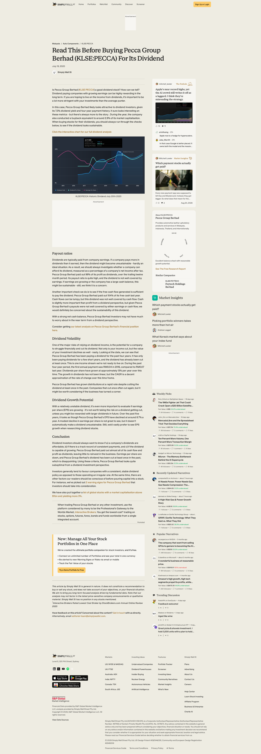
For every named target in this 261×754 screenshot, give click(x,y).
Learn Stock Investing (193, 696)
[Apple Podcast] (72, 669)
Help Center (189, 691)
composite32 (163, 478)
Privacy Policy (157, 748)
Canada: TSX (110, 684)
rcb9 (160, 435)
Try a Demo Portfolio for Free (71, 570)
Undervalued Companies (142, 664)
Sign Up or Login (202, 4)
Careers (187, 684)
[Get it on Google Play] (79, 678)
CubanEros (162, 557)
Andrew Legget (164, 330)
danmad (161, 496)
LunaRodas (162, 514)
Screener (162, 669)
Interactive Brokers (85, 512)
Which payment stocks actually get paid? (173, 307)
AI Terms (170, 748)
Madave (161, 613)
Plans (186, 664)
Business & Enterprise (193, 707)
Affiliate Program (191, 701)
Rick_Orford (162, 399)
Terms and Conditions (139, 748)
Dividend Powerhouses (141, 669)
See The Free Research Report (171, 269)
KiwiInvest (162, 576)
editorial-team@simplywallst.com (88, 616)
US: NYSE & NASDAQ (114, 664)
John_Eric (162, 417)
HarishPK (161, 600)
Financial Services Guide (115, 748)
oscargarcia (162, 539)
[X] (58, 669)
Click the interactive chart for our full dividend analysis (81, 131)
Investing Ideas (164, 674)
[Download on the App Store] (60, 678)
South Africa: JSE (112, 689)
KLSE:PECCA (86, 89)
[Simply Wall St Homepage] (63, 4)
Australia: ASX (111, 674)
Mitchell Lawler (164, 314)
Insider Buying (138, 674)
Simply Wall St (65, 72)
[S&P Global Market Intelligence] (60, 699)
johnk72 (161, 625)
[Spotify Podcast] (68, 669)
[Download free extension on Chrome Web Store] (66, 685)
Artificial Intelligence (140, 689)
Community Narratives (167, 679)
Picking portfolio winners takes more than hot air (171, 322)
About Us (188, 674)
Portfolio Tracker (165, 664)
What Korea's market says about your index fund (172, 338)
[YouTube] (63, 669)
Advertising (189, 669)
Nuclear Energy (138, 679)
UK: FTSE (109, 669)
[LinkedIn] (54, 669)
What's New (163, 689)
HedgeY (161, 453)
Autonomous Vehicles (141, 684)
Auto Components (71, 44)
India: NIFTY (110, 679)
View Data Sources (60, 720)
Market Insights (165, 684)
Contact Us (189, 679)
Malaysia (56, 44)
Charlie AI (188, 712)
